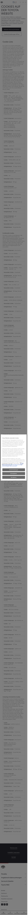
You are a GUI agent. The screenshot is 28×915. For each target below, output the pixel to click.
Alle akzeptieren (13, 473)
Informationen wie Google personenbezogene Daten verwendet (12, 465)
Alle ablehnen (13, 477)
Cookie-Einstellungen (13, 469)
